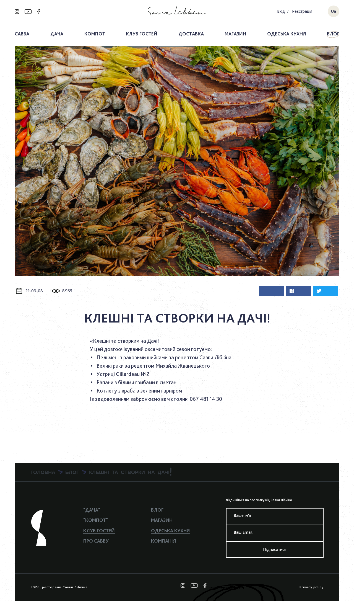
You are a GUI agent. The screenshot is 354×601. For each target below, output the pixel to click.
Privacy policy (312, 587)
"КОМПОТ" (95, 520)
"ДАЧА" (91, 510)
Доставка (191, 34)
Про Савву (96, 541)
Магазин (235, 34)
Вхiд (281, 11)
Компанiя (163, 541)
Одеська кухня (286, 34)
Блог (333, 34)
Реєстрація (302, 11)
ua (333, 11)
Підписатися (274, 549)
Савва (22, 34)
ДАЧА (56, 34)
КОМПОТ (94, 34)
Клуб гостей (141, 34)
